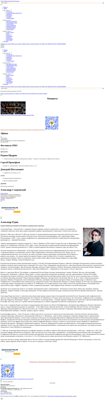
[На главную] (1, 4)
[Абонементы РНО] (1, 201)
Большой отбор (10, 29)
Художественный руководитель (14, 13)
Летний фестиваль (10, 27)
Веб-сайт (3, 199)
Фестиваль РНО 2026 (11, 21)
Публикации (9, 36)
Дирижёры (9, 14)
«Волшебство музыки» (11, 22)
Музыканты (9, 15)
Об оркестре (9, 11)
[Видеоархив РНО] (5, 43)
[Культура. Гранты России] (1, 359)
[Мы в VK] (38, 43)
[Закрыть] (2, 47)
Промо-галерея (10, 32)
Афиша (5, 8)
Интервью (8, 37)
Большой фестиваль (11, 26)
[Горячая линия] (53, 383)
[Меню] (3, 45)
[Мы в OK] (44, 43)
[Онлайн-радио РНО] (16, 43)
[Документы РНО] (50, 383)
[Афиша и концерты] (23, 43)
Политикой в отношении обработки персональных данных (62, 396)
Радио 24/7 (9, 35)
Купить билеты (4, 193)
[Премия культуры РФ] (1, 217)
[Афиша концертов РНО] (27, 115)
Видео (7, 33)
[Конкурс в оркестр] (13, 113)
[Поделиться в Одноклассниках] (2, 1)
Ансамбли (8, 17)
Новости (5, 7)
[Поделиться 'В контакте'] (16, 1)
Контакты (5, 41)
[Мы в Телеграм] (30, 43)
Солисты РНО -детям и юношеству (11, 24)
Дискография (9, 39)
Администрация (10, 18)
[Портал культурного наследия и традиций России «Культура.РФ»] (17, 379)
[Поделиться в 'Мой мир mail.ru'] (8, 1)
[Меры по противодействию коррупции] (51, 383)
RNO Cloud (9, 40)
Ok (1, 398)
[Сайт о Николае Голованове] (1, 218)
